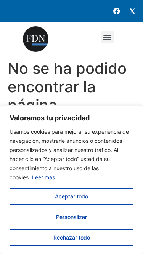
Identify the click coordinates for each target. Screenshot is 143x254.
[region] (71, 179)
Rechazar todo (71, 237)
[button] (107, 37)
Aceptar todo (71, 196)
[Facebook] (117, 11)
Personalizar (71, 217)
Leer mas (43, 177)
